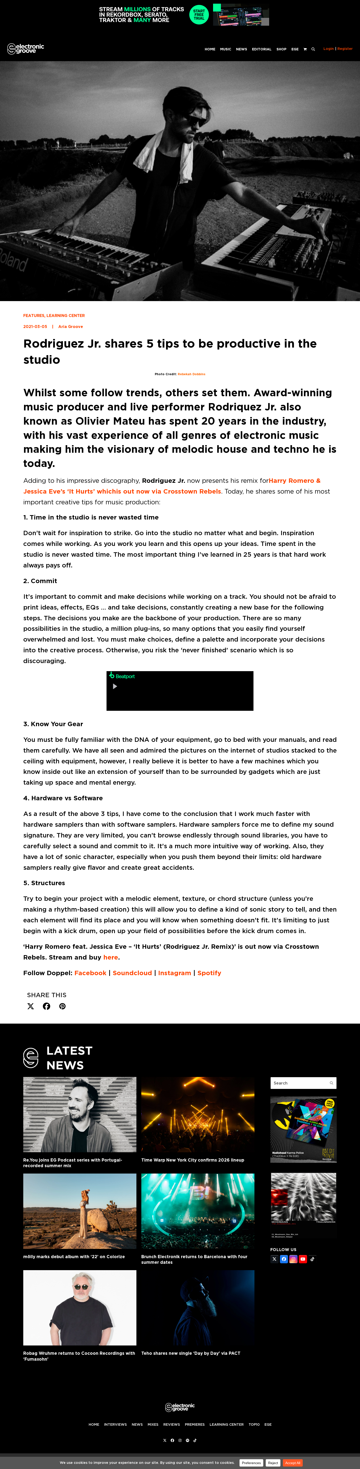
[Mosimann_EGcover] (303, 1236)
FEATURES (33, 315)
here (110, 957)
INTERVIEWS (115, 1424)
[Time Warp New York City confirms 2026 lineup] (197, 1114)
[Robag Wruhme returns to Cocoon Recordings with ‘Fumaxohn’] (79, 1307)
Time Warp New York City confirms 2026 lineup (192, 1160)
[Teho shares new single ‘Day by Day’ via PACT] (197, 1307)
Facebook (90, 973)
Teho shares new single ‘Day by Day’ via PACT (190, 1353)
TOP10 (254, 1424)
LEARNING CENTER (66, 315)
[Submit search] (331, 1083)
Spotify (209, 973)
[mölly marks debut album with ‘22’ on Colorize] (79, 1211)
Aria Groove (70, 326)
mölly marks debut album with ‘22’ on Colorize (74, 1256)
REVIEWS (171, 1424)
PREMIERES (195, 1424)
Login (329, 48)
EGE (268, 1424)
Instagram (174, 973)
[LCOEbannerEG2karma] (303, 1161)
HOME (94, 1424)
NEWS (137, 1424)
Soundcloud (131, 973)
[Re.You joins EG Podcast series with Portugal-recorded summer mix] (79, 1114)
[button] (313, 49)
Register (345, 48)
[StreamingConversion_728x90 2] (180, 24)
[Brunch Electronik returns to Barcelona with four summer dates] (197, 1211)
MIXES (153, 1424)
